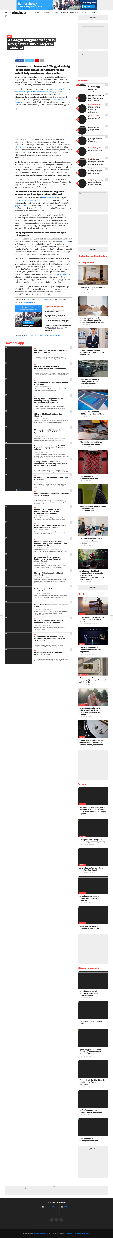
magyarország (48, 335)
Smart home (74, 12)
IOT (89, 12)
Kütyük (37, 12)
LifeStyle (64, 12)
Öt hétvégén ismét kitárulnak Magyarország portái (54, 311)
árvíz (27, 335)
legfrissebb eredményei (62, 274)
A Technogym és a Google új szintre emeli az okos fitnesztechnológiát (56, 321)
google (32, 335)
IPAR (93, 12)
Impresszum (66, 1225)
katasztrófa (39, 335)
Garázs (83, 12)
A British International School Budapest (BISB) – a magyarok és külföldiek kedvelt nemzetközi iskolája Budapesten (58, 328)
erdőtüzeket (65, 241)
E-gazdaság (46, 12)
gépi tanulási (20, 206)
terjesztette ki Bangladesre (26, 200)
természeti (56, 335)
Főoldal (35, 1225)
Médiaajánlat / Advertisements (50, 1225)
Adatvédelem (76, 1225)
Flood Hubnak (21, 147)
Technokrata (42, 300)
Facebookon (28, 302)
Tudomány (55, 12)
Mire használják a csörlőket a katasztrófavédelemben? (54, 316)
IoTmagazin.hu (85, 1233)
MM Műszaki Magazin (73, 1233)
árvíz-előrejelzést (49, 198)
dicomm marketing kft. (41, 1233)
